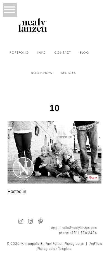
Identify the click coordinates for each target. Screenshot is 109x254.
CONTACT (62, 52)
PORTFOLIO (19, 52)
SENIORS (68, 73)
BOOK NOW (42, 73)
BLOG (84, 52)
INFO (41, 52)
